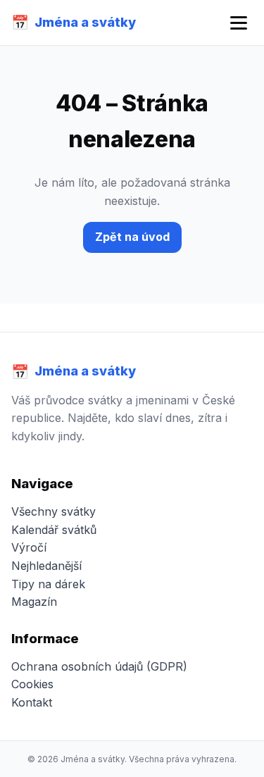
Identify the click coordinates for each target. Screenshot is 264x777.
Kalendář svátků (53, 530)
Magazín (34, 602)
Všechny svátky (53, 511)
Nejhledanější (46, 566)
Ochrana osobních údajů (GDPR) (99, 666)
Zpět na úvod (132, 237)
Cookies (32, 684)
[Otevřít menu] (239, 23)
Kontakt (31, 702)
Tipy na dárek (48, 584)
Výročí (28, 547)
